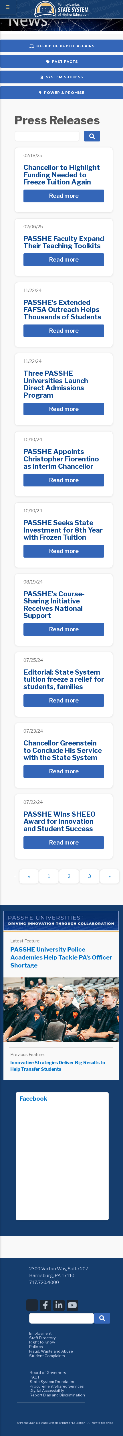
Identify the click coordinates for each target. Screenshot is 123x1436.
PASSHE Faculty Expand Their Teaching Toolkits (63, 242)
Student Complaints (47, 1355)
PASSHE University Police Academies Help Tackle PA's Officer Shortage (61, 957)
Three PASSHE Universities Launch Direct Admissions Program (55, 384)
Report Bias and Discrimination (57, 1395)
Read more (64, 195)
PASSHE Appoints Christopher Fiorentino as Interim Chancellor (61, 458)
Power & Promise (64, 93)
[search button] (92, 136)
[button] (102, 1318)
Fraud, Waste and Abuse (51, 1351)
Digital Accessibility (47, 1390)
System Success (64, 77)
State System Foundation (53, 1381)
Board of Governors (48, 1372)
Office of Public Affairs (65, 46)
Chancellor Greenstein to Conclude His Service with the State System (62, 750)
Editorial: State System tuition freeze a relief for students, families (63, 679)
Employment (40, 1333)
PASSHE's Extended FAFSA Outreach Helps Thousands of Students (62, 309)
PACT (35, 1377)
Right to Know (42, 1342)
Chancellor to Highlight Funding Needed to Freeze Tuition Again (61, 174)
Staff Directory (42, 1338)
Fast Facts (65, 61)
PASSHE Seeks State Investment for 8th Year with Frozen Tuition (63, 530)
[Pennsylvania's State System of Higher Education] (61, 16)
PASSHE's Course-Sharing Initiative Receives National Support (54, 605)
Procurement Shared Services (57, 1386)
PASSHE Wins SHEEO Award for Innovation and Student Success (59, 821)
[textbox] (61, 1318)
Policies (36, 1346)
